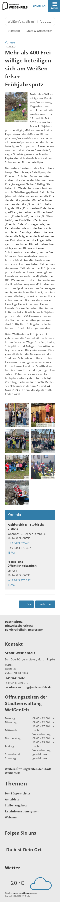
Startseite (14, 31)
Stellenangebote (16, 805)
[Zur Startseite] (14, 6)
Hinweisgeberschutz (19, 625)
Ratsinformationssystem (22, 811)
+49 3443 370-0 (15, 678)
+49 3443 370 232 (19, 580)
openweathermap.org (25, 893)
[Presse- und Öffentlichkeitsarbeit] (30, 573)
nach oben (45, 604)
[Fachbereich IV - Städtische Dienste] (30, 539)
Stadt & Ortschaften (39, 31)
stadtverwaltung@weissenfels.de (28, 687)
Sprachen (39, 5)
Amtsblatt (12, 799)
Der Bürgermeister (17, 793)
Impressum (36, 629)
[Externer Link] (8, 841)
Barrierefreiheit (15, 629)
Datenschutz (14, 621)
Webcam (11, 817)
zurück (26, 604)
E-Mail (12, 552)
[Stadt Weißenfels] (30, 669)
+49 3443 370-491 (19, 543)
